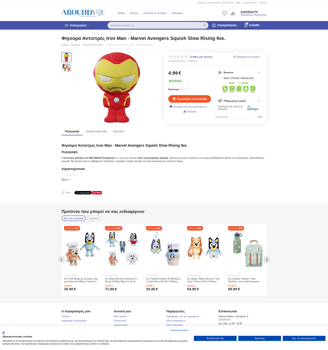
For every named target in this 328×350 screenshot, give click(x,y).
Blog (238, 2)
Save (99, 192)
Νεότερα (134, 13)
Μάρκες (263, 2)
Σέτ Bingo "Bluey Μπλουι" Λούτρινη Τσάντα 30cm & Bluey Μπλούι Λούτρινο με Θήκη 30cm (204, 280)
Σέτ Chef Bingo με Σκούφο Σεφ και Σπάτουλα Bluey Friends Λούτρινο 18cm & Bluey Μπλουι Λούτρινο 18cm (82, 280)
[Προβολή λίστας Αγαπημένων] (224, 15)
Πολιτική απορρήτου (179, 330)
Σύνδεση (66, 316)
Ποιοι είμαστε (120, 316)
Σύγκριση (191, 111)
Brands (121, 13)
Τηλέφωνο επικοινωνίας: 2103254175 (215, 2)
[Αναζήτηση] (205, 25)
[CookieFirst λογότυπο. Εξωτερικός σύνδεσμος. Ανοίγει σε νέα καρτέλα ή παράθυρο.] (4, 332)
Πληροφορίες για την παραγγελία (182, 316)
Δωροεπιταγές (250, 2)
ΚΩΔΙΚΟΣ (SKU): (177, 61)
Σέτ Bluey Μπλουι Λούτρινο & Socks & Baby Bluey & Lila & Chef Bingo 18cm (121, 280)
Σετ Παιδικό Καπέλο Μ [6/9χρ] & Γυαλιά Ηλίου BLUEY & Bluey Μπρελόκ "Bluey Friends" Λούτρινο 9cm (163, 280)
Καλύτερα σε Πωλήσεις (155, 13)
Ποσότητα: (174, 89)
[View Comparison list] (233, 15)
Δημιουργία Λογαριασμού (74, 320)
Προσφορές (177, 13)
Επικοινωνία (120, 320)
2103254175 (249, 12)
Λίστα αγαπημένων (176, 320)
